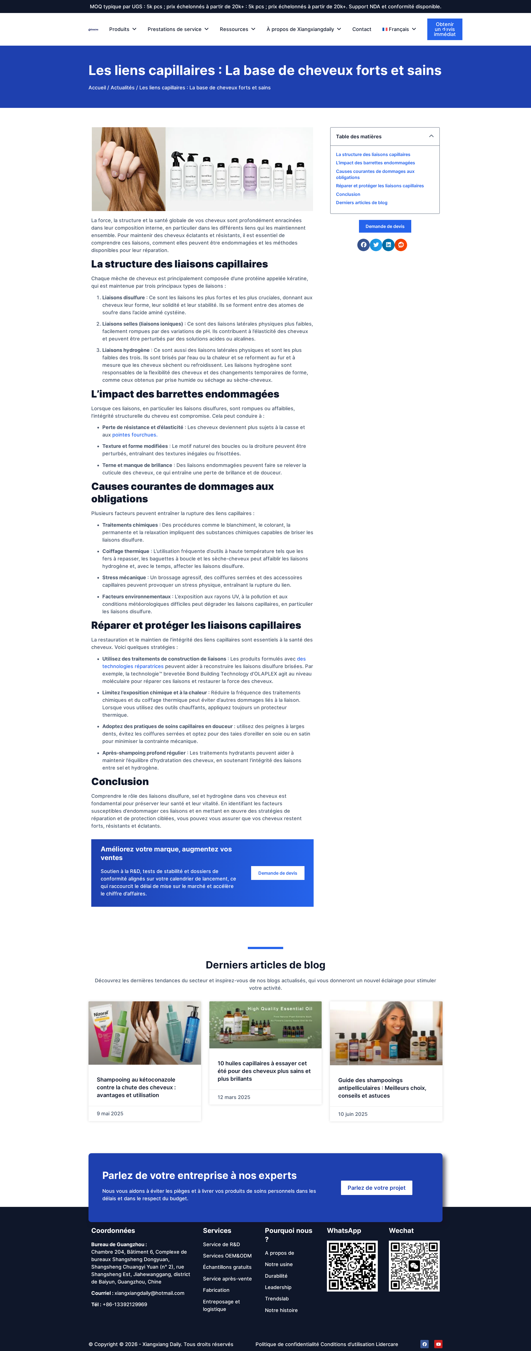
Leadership (278, 1287)
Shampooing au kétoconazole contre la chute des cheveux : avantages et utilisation (136, 1087)
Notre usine (279, 1264)
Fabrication (216, 1290)
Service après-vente (227, 1279)
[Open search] (445, 30)
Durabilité (276, 1276)
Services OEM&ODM (227, 1256)
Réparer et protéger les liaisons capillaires (380, 185)
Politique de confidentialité (287, 1344)
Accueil (97, 87)
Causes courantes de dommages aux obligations (375, 174)
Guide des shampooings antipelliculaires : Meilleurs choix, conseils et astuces (382, 1088)
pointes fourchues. (135, 435)
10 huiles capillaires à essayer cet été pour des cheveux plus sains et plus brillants (264, 1071)
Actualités (123, 87)
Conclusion (348, 194)
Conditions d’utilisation (347, 1344)
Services (217, 1231)
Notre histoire (281, 1310)
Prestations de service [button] (175, 29)
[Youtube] (438, 1344)
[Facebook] (424, 1344)
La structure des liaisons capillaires (373, 154)
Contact (361, 29)
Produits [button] (119, 29)
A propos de (279, 1253)
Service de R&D (221, 1244)
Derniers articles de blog (361, 202)
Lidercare (387, 1344)
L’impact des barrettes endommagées (375, 162)
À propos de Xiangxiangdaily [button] (300, 29)
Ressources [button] (234, 29)
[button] (399, 29)
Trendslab (277, 1298)
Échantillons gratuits (227, 1267)
